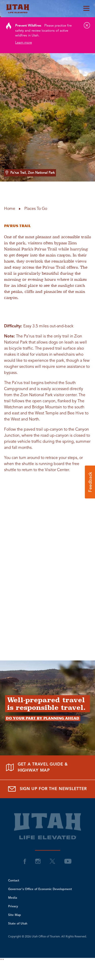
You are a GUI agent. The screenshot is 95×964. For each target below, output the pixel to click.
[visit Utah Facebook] (25, 861)
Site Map (14, 915)
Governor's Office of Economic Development (40, 889)
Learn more (23, 42)
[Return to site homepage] (47, 8)
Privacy (13, 906)
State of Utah (17, 923)
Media (12, 897)
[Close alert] (86, 25)
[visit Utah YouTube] (67, 861)
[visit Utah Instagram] (38, 861)
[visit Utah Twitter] (52, 861)
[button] (90, 482)
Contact (13, 880)
